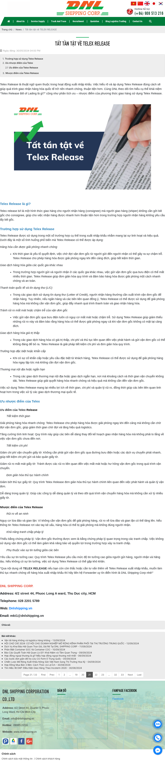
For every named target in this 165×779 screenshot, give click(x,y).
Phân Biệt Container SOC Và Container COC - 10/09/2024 (34, 649)
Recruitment (78, 21)
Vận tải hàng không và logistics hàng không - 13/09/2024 (34, 640)
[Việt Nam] (133, 4)
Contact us (137, 21)
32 (115, 674)
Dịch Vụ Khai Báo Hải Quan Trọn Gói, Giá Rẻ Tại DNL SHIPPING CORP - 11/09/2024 (48, 646)
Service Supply (38, 21)
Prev (52, 674)
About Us (20, 21)
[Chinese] (140, 4)
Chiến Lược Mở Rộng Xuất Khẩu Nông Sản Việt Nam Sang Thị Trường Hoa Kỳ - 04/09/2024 (52, 661)
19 (76, 674)
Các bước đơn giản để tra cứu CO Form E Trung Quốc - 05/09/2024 (40, 658)
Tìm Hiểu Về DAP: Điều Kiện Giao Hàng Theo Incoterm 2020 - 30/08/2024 (43, 668)
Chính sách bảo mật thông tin (17, 758)
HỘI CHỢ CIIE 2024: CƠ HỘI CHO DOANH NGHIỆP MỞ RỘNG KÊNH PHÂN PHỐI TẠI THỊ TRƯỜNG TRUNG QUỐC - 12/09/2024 (71, 643)
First (43, 674)
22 (96, 674)
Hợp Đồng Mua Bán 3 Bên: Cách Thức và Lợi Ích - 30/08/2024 (37, 664)
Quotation (94, 21)
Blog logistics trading (116, 21)
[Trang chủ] (8, 21)
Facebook (118, 698)
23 (102, 674)
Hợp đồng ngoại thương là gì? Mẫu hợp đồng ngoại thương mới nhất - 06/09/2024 (47, 655)
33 (122, 674)
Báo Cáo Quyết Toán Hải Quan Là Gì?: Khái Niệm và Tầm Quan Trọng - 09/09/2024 (48, 652)
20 (83, 674)
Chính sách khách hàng (47, 758)
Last (139, 674)
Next (130, 674)
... (70, 674)
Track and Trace (58, 21)
